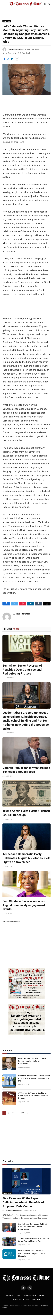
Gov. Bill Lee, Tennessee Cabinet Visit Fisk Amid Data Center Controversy (32, 1226)
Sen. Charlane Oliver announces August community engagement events (23, 905)
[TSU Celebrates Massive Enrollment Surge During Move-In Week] (9, 1241)
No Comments (10, 53)
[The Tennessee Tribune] (25, 4)
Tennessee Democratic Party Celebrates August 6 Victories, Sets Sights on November (26, 858)
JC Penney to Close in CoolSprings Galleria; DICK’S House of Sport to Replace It (33, 1095)
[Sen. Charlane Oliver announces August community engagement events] (26, 884)
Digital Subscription (26, 1296)
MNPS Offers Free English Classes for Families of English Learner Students (33, 1253)
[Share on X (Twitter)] (8, 59)
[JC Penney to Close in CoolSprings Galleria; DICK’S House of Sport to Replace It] (9, 1098)
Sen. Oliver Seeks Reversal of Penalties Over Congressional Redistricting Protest (22, 669)
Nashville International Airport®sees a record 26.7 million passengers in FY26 (34, 1078)
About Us (10, 1296)
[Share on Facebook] (4, 59)
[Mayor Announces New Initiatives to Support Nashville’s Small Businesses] (9, 1063)
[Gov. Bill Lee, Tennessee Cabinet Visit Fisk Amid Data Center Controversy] (9, 1227)
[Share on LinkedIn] (12, 59)
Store (41, 1296)
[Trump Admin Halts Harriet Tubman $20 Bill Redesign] (26, 793)
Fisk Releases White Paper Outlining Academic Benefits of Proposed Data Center (23, 1202)
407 (22, 1113)
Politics (6, 21)
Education (7, 1193)
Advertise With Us (21, 1299)
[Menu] (4, 4)
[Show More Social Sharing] (17, 59)
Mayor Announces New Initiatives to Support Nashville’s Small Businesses (34, 1061)
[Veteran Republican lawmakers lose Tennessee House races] (26, 750)
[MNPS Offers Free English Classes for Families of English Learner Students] (9, 1254)
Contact (36, 1299)
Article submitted (17, 49)
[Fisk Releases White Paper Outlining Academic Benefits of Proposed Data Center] (26, 1181)
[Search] (49, 4)
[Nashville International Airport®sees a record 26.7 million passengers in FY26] (9, 1081)
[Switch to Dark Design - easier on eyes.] (45, 4)
